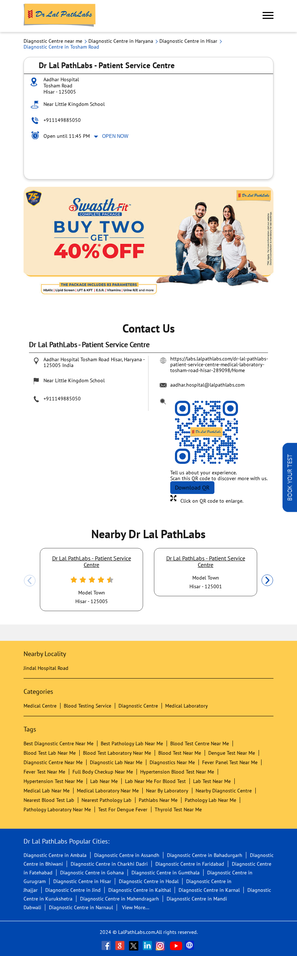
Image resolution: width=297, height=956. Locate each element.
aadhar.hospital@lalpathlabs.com (207, 385)
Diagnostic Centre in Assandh (126, 855)
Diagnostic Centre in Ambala (55, 855)
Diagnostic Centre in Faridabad (189, 864)
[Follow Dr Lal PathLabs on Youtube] (176, 945)
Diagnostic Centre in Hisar (82, 881)
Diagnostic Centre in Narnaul (81, 907)
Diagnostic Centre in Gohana (92, 872)
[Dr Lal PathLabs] (60, 16)
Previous (30, 580)
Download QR (192, 487)
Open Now (115, 136)
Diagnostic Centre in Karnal (209, 890)
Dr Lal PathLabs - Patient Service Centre (91, 561)
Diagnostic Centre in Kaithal (139, 890)
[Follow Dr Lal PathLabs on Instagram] (162, 945)
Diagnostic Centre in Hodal (149, 881)
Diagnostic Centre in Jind (73, 890)
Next (267, 580)
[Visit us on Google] (120, 945)
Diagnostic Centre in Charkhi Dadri (109, 864)
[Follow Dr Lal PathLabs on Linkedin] (148, 945)
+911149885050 (62, 120)
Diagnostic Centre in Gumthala (165, 872)
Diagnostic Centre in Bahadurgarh (204, 855)
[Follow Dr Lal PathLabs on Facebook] (107, 945)
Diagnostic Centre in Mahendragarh (119, 898)
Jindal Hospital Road (46, 668)
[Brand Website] (190, 945)
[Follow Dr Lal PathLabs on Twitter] (134, 945)
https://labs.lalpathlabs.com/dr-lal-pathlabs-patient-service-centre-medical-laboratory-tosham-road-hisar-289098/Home (219, 364)
